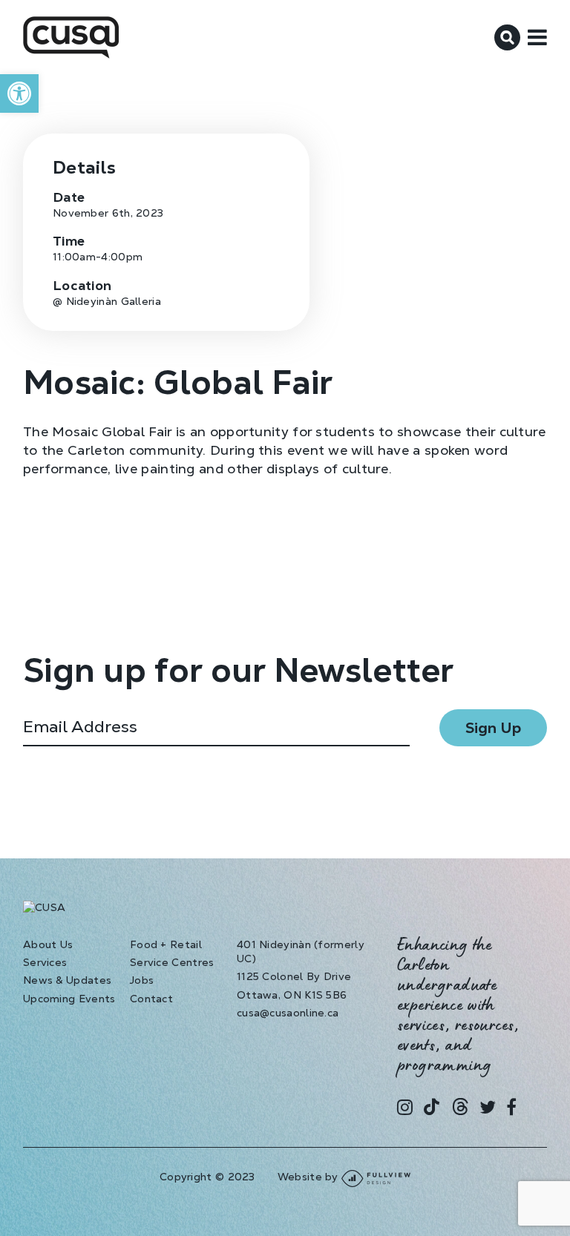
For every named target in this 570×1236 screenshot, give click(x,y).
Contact (151, 998)
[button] (19, 93)
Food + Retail (166, 944)
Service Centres (172, 962)
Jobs (142, 980)
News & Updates (67, 980)
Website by (309, 1176)
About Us (48, 944)
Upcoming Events (69, 998)
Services (45, 962)
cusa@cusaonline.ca (287, 1012)
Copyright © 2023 (207, 1176)
